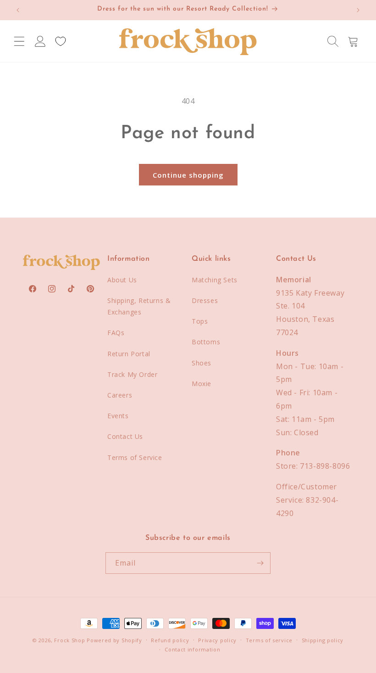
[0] (60, 41)
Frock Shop (69, 640)
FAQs (115, 332)
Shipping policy (323, 640)
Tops (200, 321)
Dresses (205, 300)
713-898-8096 (325, 466)
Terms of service (269, 640)
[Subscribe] (260, 563)
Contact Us (125, 436)
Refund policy (170, 640)
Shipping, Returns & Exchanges (139, 306)
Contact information (192, 649)
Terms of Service (134, 457)
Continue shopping (188, 174)
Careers (119, 395)
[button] (19, 41)
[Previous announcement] (18, 10)
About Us (122, 279)
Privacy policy (217, 640)
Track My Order (132, 374)
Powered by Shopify (114, 640)
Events (118, 415)
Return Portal (128, 353)
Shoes (201, 363)
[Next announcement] (358, 10)
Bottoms (206, 341)
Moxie (201, 383)
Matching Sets (215, 279)
